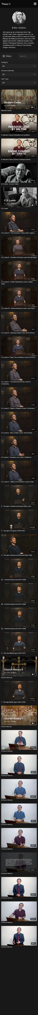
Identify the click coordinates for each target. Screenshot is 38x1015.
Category (4, 62)
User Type (4, 79)
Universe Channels (7, 70)
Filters (8, 56)
